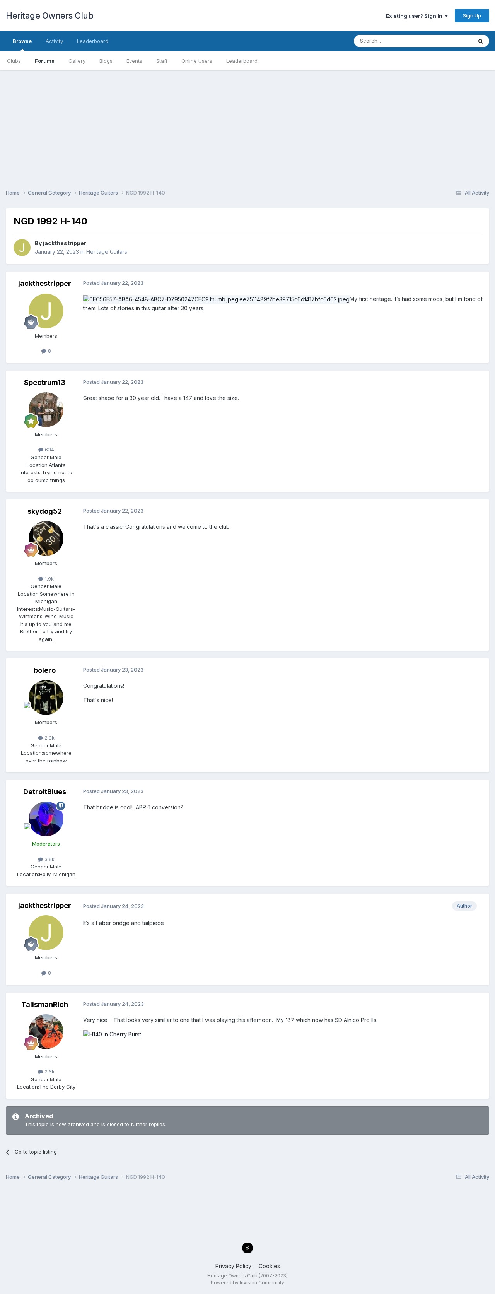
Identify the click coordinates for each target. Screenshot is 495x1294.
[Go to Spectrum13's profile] (46, 409)
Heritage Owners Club (49, 15)
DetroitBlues (44, 792)
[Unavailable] (216, 299)
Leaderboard (242, 61)
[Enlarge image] (112, 1034)
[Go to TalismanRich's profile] (46, 1031)
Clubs (14, 61)
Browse (22, 41)
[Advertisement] (247, 124)
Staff (161, 61)
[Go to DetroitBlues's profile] (46, 819)
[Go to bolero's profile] (46, 697)
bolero (45, 670)
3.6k (49, 859)
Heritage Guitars (106, 251)
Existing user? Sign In (415, 16)
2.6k (49, 1071)
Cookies (269, 1266)
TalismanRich (44, 1004)
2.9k (49, 738)
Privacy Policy (233, 1266)
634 (48, 449)
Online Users (196, 61)
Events (134, 61)
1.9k (48, 579)
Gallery (76, 61)
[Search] (480, 41)
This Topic (449, 41)
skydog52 (44, 511)
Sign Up (472, 15)
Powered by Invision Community (247, 1282)
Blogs (106, 61)
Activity (54, 41)
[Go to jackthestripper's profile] (22, 247)
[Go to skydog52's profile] (46, 538)
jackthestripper (64, 243)
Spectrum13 (44, 382)
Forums (45, 61)
